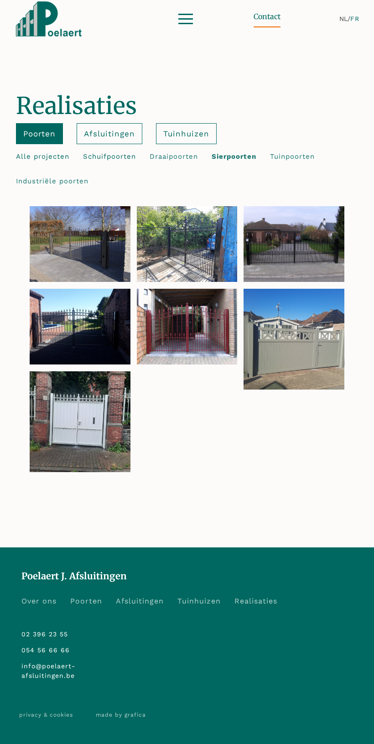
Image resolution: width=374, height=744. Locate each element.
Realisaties (255, 601)
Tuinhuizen (186, 133)
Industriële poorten (52, 181)
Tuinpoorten (292, 156)
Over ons (39, 601)
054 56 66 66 (45, 650)
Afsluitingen (140, 601)
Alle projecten (42, 156)
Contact (267, 16)
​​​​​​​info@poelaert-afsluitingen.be (48, 670)
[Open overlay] (185, 19)
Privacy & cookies (46, 715)
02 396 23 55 (44, 634)
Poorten (86, 601)
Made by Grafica (121, 715)
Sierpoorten (234, 156)
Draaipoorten (174, 156)
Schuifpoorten (109, 156)
